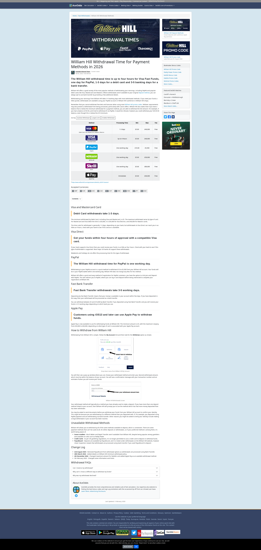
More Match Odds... (170, 106)
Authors (110, 513)
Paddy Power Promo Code (172, 72)
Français (171, 519)
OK (136, 547)
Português (97, 519)
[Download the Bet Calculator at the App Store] (88, 534)
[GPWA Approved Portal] (123, 534)
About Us (103, 513)
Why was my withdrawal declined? (84, 475)
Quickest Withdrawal (83, 118)
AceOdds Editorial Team (83, 71)
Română (142, 519)
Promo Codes (113, 5)
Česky (128, 519)
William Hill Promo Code (172, 69)
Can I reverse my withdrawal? (83, 468)
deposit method (144, 93)
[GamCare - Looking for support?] (159, 534)
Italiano (117, 519)
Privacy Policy (118, 513)
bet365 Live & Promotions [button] (164, 5)
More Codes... (168, 84)
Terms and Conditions (149, 513)
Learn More (85, 491)
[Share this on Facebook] (170, 117)
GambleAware (176, 513)
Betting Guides (138, 5)
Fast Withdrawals (84, 16)
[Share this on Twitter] (166, 117)
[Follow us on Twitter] (134, 534)
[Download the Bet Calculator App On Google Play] (106, 534)
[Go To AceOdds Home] (75, 5)
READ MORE (128, 547)
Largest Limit (96, 118)
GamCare (168, 513)
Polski (148, 519)
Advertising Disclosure (97, 491)
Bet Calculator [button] (89, 5)
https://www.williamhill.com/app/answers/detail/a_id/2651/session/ (90, 182)
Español (104, 519)
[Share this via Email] (173, 117)
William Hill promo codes (133, 104)
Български (134, 519)
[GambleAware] (173, 534)
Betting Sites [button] (125, 5)
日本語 (123, 519)
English (89, 519)
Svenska (153, 519)
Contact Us (95, 513)
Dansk (160, 519)
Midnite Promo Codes (171, 81)
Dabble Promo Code (170, 78)
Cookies (126, 513)
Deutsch (111, 519)
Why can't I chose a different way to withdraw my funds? (92, 472)
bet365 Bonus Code (170, 75)
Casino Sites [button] (148, 5)
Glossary (161, 513)
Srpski (165, 519)
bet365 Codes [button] (102, 5)
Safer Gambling (135, 513)
